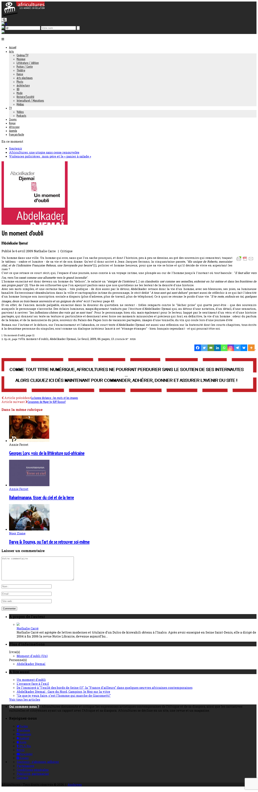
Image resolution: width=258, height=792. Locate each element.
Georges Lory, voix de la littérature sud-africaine (46, 453)
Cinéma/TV (22, 55)
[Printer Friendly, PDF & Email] (245, 260)
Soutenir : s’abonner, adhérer (38, 762)
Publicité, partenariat (33, 774)
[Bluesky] (244, 347)
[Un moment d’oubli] (35, 223)
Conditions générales (33, 770)
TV (10, 108)
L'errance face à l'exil (33, 684)
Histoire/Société (25, 97)
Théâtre (21, 70)
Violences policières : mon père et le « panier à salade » (50, 156)
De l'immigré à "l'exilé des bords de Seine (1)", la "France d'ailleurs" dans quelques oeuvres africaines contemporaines (104, 688)
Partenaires (25, 766)
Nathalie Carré (28, 628)
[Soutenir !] (129, 375)
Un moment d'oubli (31, 680)
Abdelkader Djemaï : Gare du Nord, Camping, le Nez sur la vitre (63, 692)
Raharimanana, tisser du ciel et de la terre (41, 497)
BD (18, 89)
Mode (19, 93)
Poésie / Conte (25, 66)
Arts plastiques (25, 78)
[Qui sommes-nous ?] (3, 32)
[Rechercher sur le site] (4, 20)
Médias (20, 104)
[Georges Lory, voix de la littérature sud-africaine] (29, 441)
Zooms (13, 119)
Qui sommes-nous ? (24, 706)
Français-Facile (16, 134)
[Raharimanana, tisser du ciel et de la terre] (29, 485)
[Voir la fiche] (18, 624)
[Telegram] (237, 347)
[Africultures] (23, 15)
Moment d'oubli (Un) (32, 656)
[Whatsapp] (224, 347)
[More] (251, 347)
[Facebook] (197, 347)
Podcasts (21, 116)
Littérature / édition (28, 63)
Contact (22, 778)
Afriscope (14, 127)
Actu (11, 51)
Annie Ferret (18, 489)
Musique (21, 59)
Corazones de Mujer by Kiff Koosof (47, 402)
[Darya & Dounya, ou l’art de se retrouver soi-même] (29, 529)
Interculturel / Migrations (30, 100)
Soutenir (15, 148)
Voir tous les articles (24, 699)
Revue (12, 123)
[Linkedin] (217, 347)
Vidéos (20, 112)
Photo (20, 82)
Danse (20, 74)
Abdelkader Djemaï (31, 664)
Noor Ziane (17, 533)
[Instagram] (230, 347)
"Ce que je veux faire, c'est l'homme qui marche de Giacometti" (64, 695)
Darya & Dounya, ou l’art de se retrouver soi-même (49, 542)
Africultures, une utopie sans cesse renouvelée (44, 152)
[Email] (211, 347)
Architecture (23, 85)
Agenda (13, 131)
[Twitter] (204, 347)
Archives (75, 785)
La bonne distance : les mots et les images (54, 398)
